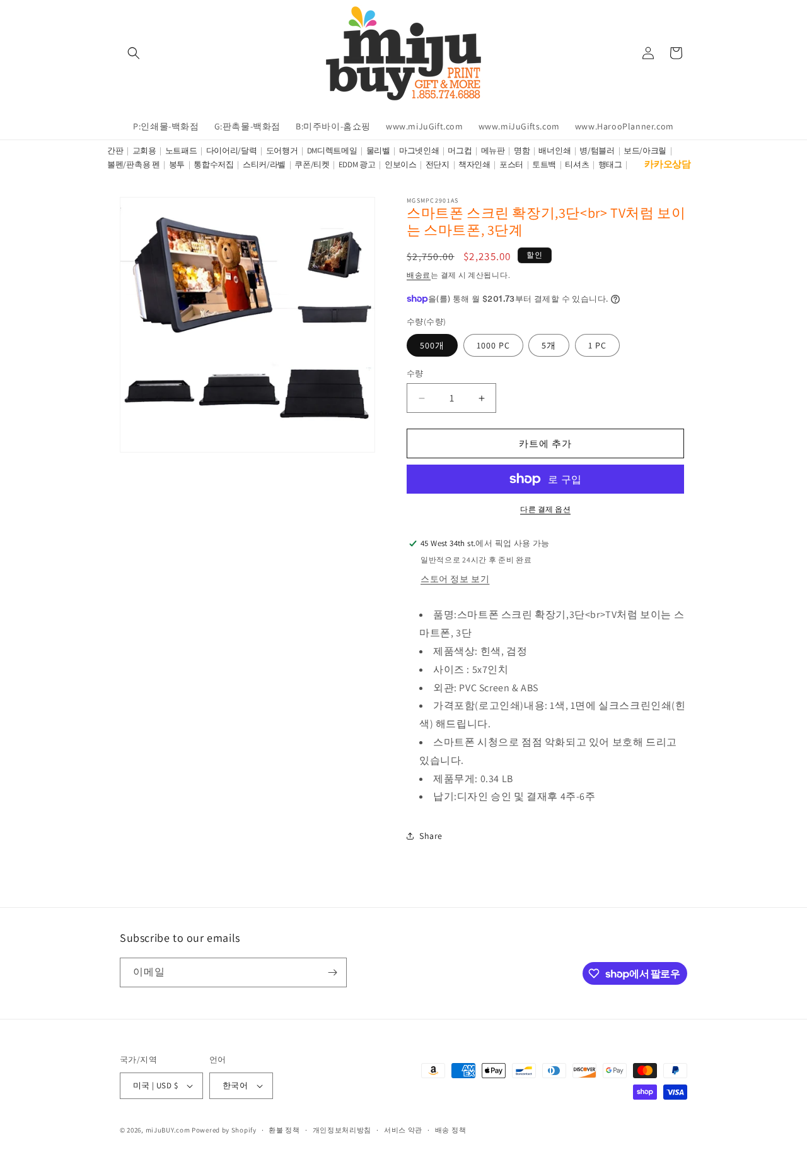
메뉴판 (493, 150)
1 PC (597, 345)
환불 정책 (284, 1130)
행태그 (610, 164)
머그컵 (460, 150)
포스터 (511, 164)
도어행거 (282, 150)
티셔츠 (577, 164)
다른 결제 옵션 (545, 509)
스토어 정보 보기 (455, 579)
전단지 (438, 164)
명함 (522, 150)
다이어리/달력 (231, 150)
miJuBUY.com (168, 1130)
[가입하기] (332, 972)
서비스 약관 (403, 1130)
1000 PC (493, 345)
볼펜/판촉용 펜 (133, 164)
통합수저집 (214, 164)
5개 (549, 345)
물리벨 (378, 150)
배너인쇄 (554, 150)
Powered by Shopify (224, 1130)
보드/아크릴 (645, 150)
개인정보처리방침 (342, 1130)
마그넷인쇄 (419, 150)
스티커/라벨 (264, 164)
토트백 (544, 164)
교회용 (144, 150)
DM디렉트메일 (332, 150)
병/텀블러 (597, 150)
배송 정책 (451, 1130)
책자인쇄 (474, 164)
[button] (134, 53)
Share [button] (431, 835)
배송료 (419, 275)
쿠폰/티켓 (312, 164)
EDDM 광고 (357, 164)
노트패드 (181, 150)
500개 (432, 345)
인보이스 (401, 164)
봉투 (177, 164)
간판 (115, 150)
